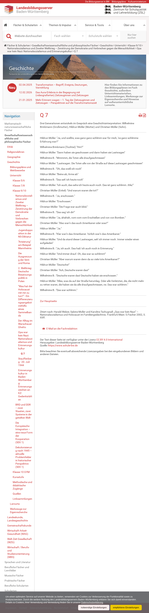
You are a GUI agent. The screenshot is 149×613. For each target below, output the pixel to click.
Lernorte (15, 503)
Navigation (12, 116)
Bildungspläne (119, 1)
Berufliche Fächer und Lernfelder (17, 569)
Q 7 (23, 353)
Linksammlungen (22, 498)
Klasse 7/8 (19, 185)
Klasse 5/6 (19, 180)
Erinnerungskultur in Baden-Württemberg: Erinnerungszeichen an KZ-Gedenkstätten (25, 385)
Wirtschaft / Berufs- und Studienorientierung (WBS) (18, 552)
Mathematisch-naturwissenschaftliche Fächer (18, 127)
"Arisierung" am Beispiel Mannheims (24, 245)
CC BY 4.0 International (109, 339)
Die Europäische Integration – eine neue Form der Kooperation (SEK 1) (24, 432)
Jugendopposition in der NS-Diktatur (25, 233)
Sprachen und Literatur (18, 562)
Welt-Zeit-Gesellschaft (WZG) (19, 541)
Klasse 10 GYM (21, 472)
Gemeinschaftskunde (19, 525)
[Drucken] (141, 115)
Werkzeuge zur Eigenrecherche (18, 510)
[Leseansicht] (144, 115)
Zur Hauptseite (48, 301)
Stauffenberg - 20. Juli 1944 (25, 362)
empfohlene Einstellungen (126, 607)
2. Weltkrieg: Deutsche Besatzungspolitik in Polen (25, 275)
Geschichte (106, 45)
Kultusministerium (137, 1)
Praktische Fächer (15, 580)
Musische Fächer (14, 575)
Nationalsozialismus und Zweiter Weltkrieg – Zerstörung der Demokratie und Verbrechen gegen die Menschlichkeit (71, 48)
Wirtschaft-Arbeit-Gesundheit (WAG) (17, 532)
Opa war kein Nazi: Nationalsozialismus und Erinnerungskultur (25, 340)
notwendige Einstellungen (94, 607)
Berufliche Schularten (17, 585)
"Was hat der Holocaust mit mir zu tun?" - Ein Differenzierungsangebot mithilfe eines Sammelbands (25, 301)
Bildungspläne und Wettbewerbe (20, 169)
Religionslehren (15, 151)
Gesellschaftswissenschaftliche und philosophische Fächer (65, 45)
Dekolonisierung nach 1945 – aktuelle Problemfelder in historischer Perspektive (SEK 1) (23, 457)
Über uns (129, 25)
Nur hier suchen (132, 36)
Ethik (10, 146)
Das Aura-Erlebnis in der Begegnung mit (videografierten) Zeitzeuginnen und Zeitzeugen (62, 94)
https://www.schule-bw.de (63, 345)
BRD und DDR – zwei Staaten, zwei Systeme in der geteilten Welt (23, 411)
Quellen (17, 493)
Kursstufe (18, 477)
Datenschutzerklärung (92, 602)
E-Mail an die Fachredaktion (61, 328)
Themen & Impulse (60, 25)
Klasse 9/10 (134, 45)
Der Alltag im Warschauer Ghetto (25, 324)
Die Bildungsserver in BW (97, 1)
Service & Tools (94, 25)
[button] (5, 25)
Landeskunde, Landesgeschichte (17, 519)
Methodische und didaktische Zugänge (22, 485)
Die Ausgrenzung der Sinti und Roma (25, 258)
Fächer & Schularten (25, 25)
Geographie (13, 157)
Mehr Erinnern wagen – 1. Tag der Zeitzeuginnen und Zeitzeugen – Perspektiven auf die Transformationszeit (66, 101)
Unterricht (120, 45)
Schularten (11, 590)
